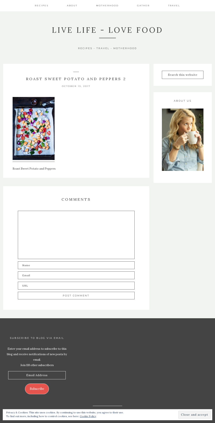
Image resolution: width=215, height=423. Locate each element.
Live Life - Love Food (107, 30)
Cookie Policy (88, 416)
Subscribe (37, 389)
